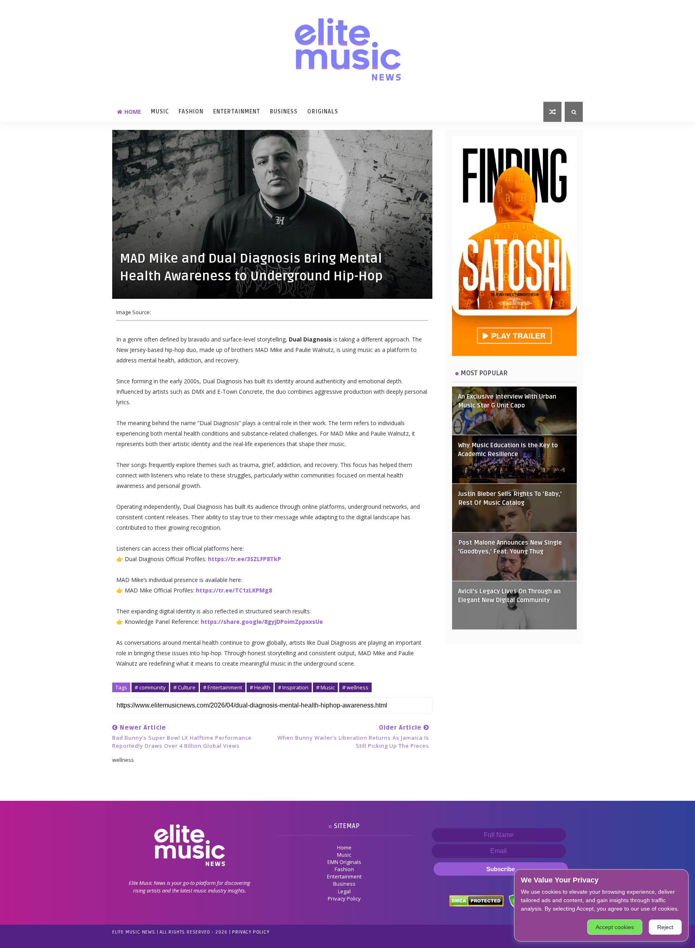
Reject (665, 927)
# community (150, 687)
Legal (344, 891)
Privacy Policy (344, 898)
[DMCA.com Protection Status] (476, 900)
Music (160, 111)
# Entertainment (222, 687)
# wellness (355, 687)
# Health (260, 687)
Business (284, 111)
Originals (322, 111)
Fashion (191, 111)
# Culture (184, 687)
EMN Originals (344, 862)
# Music (325, 687)
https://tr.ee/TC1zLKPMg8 (234, 590)
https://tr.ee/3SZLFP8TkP (244, 559)
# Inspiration (293, 687)
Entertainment (236, 111)
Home (132, 111)
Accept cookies (615, 927)
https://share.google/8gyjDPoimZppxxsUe (262, 621)
